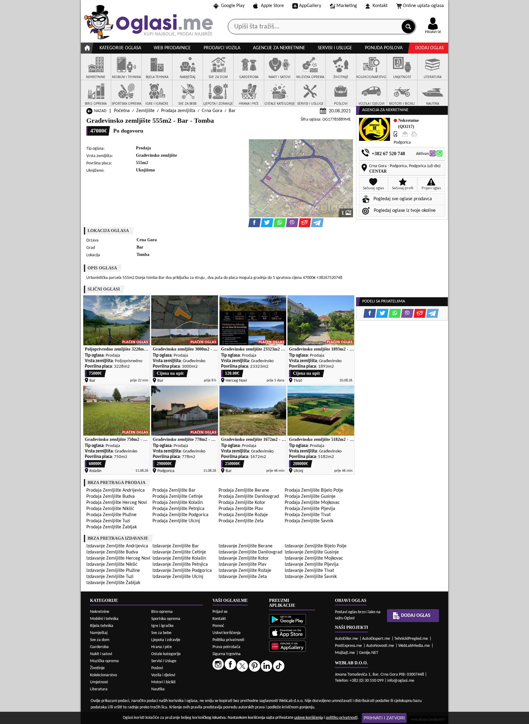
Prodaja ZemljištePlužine (111, 514)
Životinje (97, 668)
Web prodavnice (172, 48)
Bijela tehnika (101, 626)
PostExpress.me (348, 645)
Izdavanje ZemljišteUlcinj (177, 576)
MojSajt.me (345, 653)
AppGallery (310, 5)
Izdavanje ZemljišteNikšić (111, 564)
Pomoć (218, 626)
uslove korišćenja (308, 717)
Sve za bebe (161, 633)
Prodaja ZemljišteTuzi (108, 521)
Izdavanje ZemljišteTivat (309, 570)
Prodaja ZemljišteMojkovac (312, 502)
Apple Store (272, 5)
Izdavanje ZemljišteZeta (243, 576)
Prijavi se (219, 612)
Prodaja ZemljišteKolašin (177, 502)
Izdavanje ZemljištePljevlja (312, 564)
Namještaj (98, 633)
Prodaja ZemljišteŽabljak (111, 527)
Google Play (233, 5)
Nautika (158, 689)
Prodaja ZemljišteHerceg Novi (116, 502)
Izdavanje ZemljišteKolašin (179, 558)
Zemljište (145, 110)
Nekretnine (99, 612)
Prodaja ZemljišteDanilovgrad (249, 496)
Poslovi (157, 668)
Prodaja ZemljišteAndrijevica (115, 490)
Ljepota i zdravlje (165, 640)
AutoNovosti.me (380, 645)
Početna (122, 110)
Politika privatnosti (228, 640)
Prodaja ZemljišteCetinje (177, 496)
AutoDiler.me (346, 638)
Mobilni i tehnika (104, 619)
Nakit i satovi (101, 654)
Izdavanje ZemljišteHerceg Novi (118, 558)
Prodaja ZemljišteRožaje (243, 514)
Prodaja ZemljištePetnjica (178, 508)
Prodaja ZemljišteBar (174, 490)
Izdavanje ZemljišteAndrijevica (117, 546)
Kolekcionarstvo (103, 675)
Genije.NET (368, 653)
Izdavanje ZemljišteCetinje (179, 552)
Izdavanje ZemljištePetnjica (180, 564)
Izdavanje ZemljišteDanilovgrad (250, 552)
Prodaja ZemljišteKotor (242, 502)
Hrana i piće (161, 647)
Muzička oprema (104, 661)
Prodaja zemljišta (178, 110)
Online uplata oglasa (423, 5)
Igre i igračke (162, 626)
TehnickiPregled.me (411, 638)
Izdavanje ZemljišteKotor (244, 558)
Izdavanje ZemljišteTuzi (109, 576)
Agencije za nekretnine (279, 48)
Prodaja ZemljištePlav (241, 508)
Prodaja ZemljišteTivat (308, 514)
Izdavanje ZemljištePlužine (113, 570)
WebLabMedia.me (414, 645)
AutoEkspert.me (376, 638)
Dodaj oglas (429, 48)
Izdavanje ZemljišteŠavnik (311, 576)
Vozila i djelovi (163, 675)
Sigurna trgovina (226, 654)
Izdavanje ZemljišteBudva (112, 552)
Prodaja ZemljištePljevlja (310, 508)
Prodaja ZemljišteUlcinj (176, 521)
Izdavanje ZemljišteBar (175, 546)
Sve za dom (99, 640)
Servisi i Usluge (163, 661)
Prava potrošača (226, 647)
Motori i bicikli (163, 682)
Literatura (98, 689)
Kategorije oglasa (120, 48)
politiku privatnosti (342, 717)
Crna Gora (212, 110)
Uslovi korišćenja (226, 633)
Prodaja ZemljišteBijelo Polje (314, 490)
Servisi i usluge (335, 48)
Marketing (346, 5)
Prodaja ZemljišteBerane (244, 490)
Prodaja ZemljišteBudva (110, 496)
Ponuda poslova (384, 48)
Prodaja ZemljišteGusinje (310, 496)
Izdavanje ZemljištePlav (242, 564)
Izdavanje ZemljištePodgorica (182, 570)
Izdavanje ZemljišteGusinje (312, 552)
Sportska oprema (165, 619)
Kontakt (380, 5)
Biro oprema (162, 612)
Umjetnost (99, 682)
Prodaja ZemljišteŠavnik (309, 521)
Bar (232, 110)
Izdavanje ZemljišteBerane (245, 546)
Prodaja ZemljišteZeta (241, 521)
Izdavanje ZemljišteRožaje (245, 570)
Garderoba (99, 647)
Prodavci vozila (222, 48)
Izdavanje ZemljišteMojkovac (314, 558)
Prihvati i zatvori (384, 717)
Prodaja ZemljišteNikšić (110, 508)
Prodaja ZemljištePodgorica (180, 514)
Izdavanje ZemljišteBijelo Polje (316, 546)
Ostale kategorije (166, 654)
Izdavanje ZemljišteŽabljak (113, 582)
